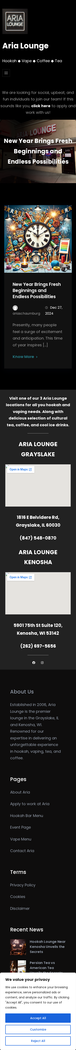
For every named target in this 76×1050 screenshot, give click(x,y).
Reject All (38, 1041)
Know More (23, 356)
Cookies (17, 896)
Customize (38, 1029)
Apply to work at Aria (29, 803)
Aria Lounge (25, 45)
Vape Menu (20, 839)
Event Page (20, 827)
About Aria (20, 792)
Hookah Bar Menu (26, 815)
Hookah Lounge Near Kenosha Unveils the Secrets (48, 946)
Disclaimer (20, 908)
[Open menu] (6, 73)
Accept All (38, 1018)
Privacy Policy (22, 885)
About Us (22, 691)
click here (40, 105)
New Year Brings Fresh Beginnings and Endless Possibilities (37, 290)
